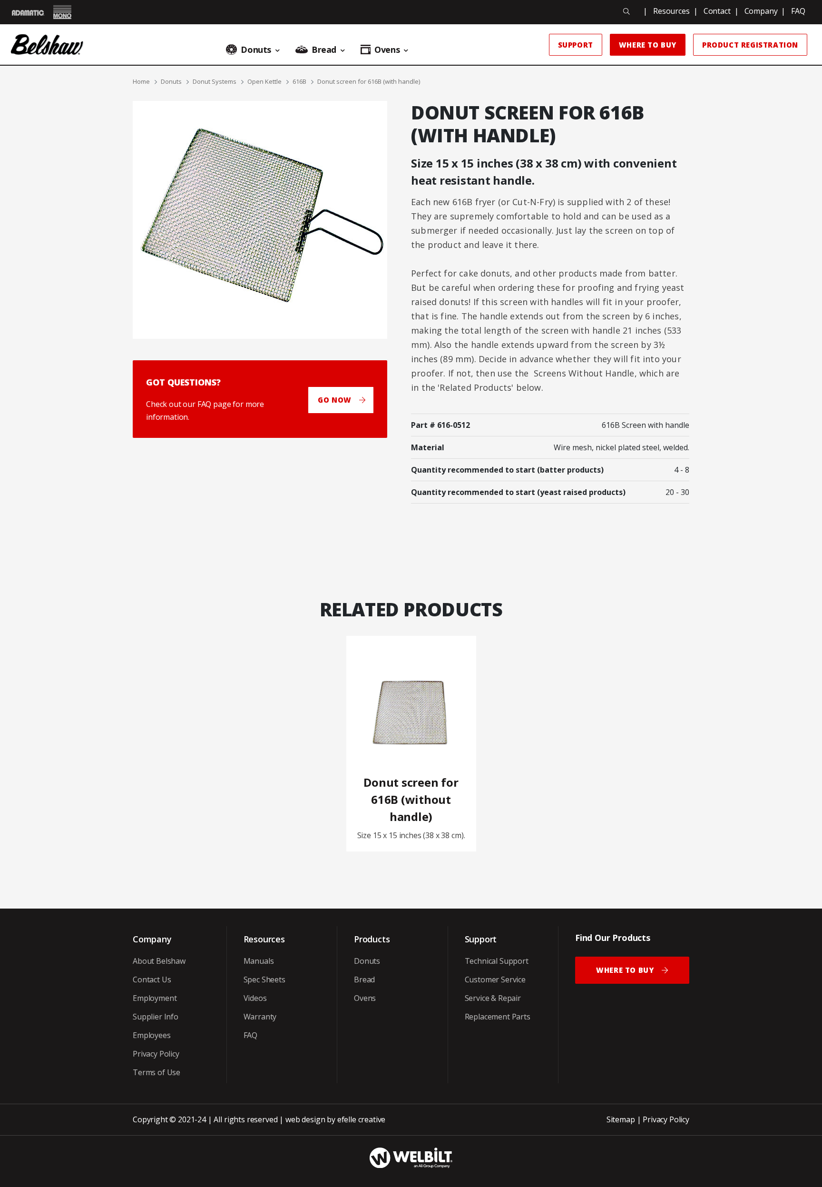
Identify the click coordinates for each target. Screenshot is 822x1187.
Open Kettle (264, 81)
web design (305, 1119)
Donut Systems (214, 81)
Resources (671, 11)
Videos (255, 998)
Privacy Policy (156, 1054)
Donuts (171, 81)
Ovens (365, 998)
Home (141, 81)
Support (575, 44)
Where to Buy (647, 44)
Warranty (260, 1016)
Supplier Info (155, 1016)
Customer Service (495, 979)
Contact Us (152, 979)
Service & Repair (493, 998)
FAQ (798, 11)
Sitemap (621, 1119)
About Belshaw (159, 961)
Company (761, 11)
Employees (152, 1035)
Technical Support (496, 961)
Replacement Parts (497, 1016)
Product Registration (750, 44)
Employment (154, 998)
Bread (364, 979)
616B (299, 81)
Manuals (259, 961)
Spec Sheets (264, 979)
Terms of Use (156, 1072)
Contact (717, 11)
